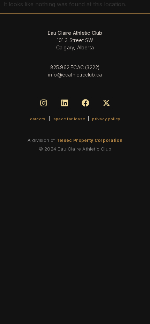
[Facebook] (86, 103)
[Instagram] (43, 103)
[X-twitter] (106, 103)
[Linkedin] (64, 103)
